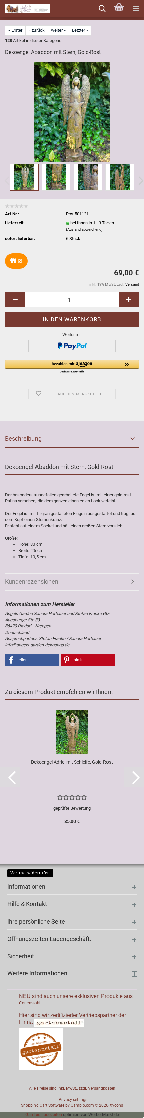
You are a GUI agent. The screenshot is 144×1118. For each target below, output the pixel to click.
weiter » (58, 30)
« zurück (37, 30)
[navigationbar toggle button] (135, 8)
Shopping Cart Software (42, 1105)
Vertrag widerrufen (30, 873)
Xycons (116, 1105)
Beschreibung (23, 438)
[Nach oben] (126, 1108)
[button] (15, 299)
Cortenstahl (29, 1003)
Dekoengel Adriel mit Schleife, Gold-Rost (72, 762)
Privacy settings (73, 1099)
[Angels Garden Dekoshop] (25, 8)
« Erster (15, 30)
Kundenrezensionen (31, 581)
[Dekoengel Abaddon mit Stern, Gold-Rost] (72, 112)
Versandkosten (101, 1088)
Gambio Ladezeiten (43, 1114)
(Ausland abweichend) (84, 229)
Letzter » (80, 30)
